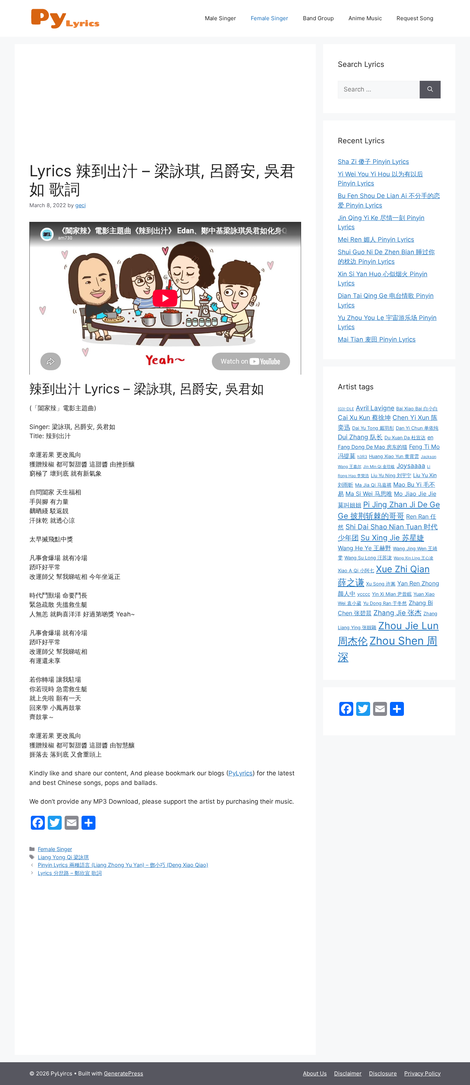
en (430, 437)
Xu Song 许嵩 (380, 584)
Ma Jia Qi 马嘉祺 (373, 485)
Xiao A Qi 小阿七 (356, 570)
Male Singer (220, 18)
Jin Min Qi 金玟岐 (379, 466)
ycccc (363, 594)
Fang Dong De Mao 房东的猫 (372, 447)
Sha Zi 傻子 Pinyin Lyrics (373, 161)
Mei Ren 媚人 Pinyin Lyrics (376, 239)
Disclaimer (348, 1073)
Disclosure (383, 1073)
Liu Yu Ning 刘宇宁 (391, 475)
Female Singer (269, 18)
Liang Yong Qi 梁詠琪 (63, 857)
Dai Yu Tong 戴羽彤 (373, 428)
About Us (315, 1073)
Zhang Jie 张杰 (397, 613)
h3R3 (362, 456)
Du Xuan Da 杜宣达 (405, 437)
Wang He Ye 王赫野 (364, 548)
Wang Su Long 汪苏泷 (368, 557)
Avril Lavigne (375, 408)
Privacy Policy (422, 1073)
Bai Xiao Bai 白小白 (417, 408)
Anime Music (365, 18)
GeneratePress (123, 1073)
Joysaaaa (411, 465)
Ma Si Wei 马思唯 (369, 493)
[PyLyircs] (66, 18)
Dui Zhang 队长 (360, 437)
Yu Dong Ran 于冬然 (385, 603)
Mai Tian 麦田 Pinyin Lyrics (377, 339)
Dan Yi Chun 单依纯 (417, 428)
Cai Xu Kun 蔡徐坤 (364, 417)
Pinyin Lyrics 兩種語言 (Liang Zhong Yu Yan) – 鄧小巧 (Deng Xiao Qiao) (123, 865)
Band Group (318, 18)
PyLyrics (240, 773)
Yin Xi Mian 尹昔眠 (392, 594)
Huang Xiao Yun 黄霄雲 (394, 456)
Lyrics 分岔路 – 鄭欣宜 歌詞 (70, 873)
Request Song (415, 18)
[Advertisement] (165, 110)
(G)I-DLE (346, 409)
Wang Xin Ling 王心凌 (413, 558)
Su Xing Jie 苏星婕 (392, 537)
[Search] (430, 89)
